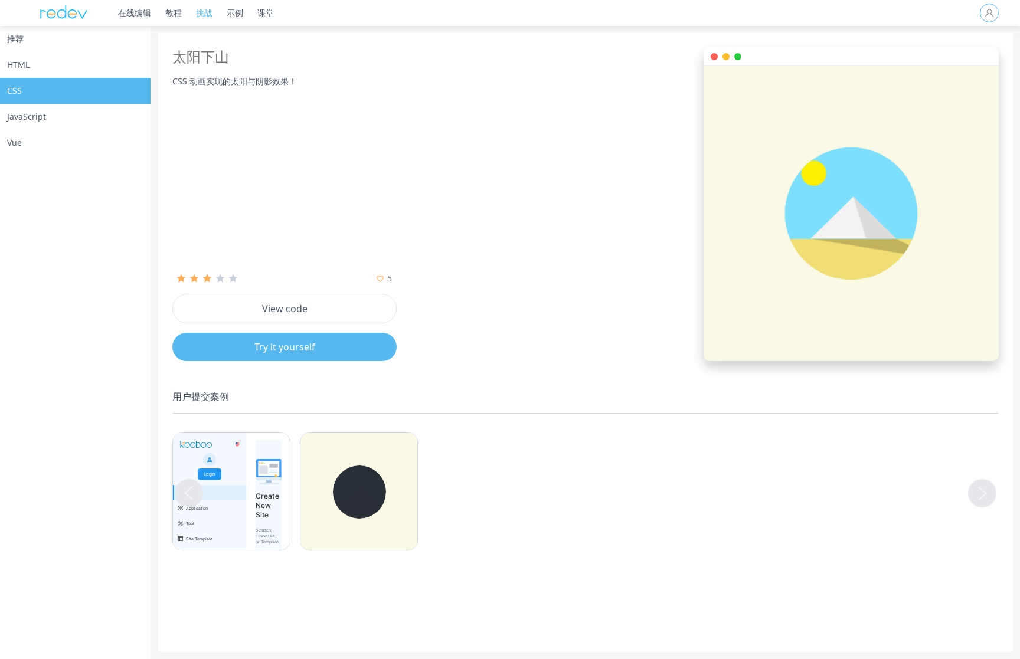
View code (285, 308)
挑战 (204, 12)
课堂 (265, 12)
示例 (235, 12)
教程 (173, 12)
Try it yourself (284, 346)
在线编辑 (134, 12)
